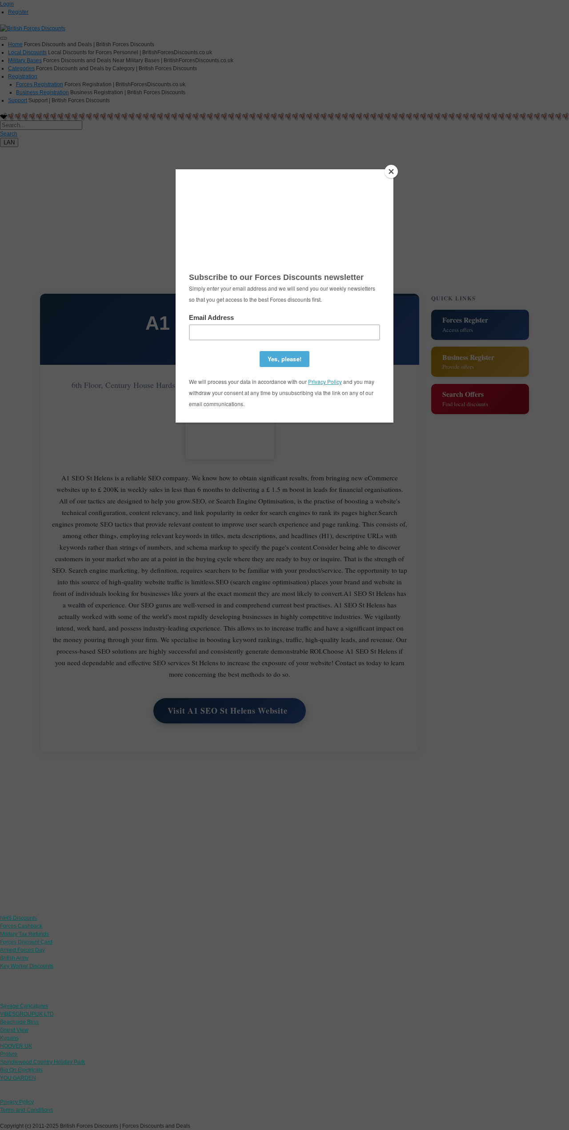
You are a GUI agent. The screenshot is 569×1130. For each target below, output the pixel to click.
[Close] (391, 171)
